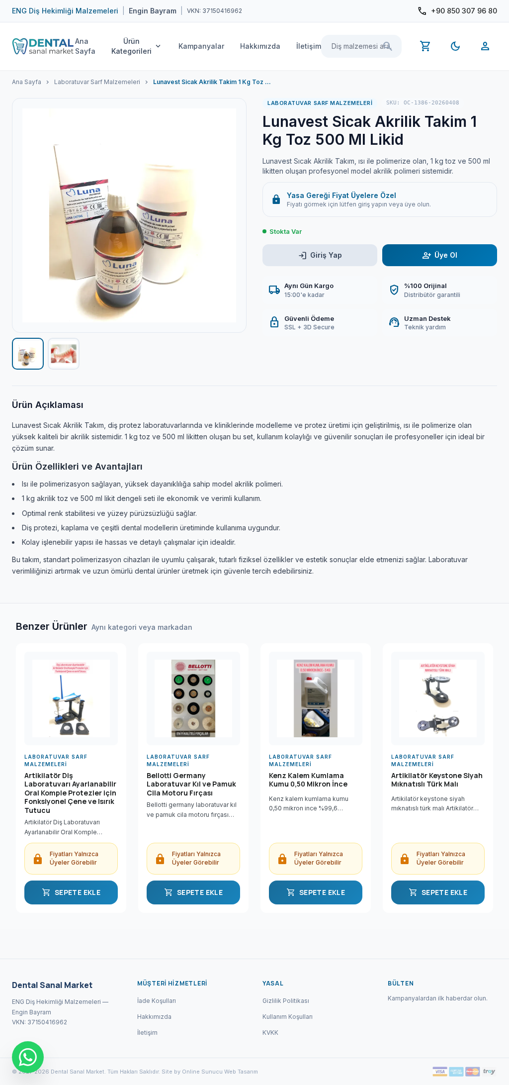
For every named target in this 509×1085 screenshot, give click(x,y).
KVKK (270, 1032)
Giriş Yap (320, 255)
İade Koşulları (156, 1000)
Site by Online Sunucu (192, 1071)
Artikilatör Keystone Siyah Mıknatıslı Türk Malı (437, 780)
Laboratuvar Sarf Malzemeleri (97, 82)
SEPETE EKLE (71, 892)
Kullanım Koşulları (287, 1016)
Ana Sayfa (85, 46)
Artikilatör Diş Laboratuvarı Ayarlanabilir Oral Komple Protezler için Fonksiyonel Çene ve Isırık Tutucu (70, 793)
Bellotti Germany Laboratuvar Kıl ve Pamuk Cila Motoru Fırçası (191, 784)
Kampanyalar (201, 46)
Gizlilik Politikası (285, 1000)
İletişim (308, 46)
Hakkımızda (260, 46)
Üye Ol (439, 255)
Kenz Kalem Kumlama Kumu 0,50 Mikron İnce (308, 780)
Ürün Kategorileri (137, 46)
